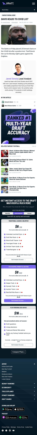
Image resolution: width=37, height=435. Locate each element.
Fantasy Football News (8, 15)
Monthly (7, 213)
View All (34, 146)
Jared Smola (6, 22)
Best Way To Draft (7, 369)
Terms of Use (20, 427)
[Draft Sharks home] (8, 3)
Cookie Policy (29, 427)
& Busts (10, 374)
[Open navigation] (33, 4)
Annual (29, 213)
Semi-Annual (18, 213)
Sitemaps (13, 427)
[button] (25, 234)
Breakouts (5, 374)
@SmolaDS (14, 22)
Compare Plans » (18, 352)
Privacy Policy (6, 427)
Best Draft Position (7, 376)
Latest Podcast (6, 379)
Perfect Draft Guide (7, 366)
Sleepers (4, 371)
